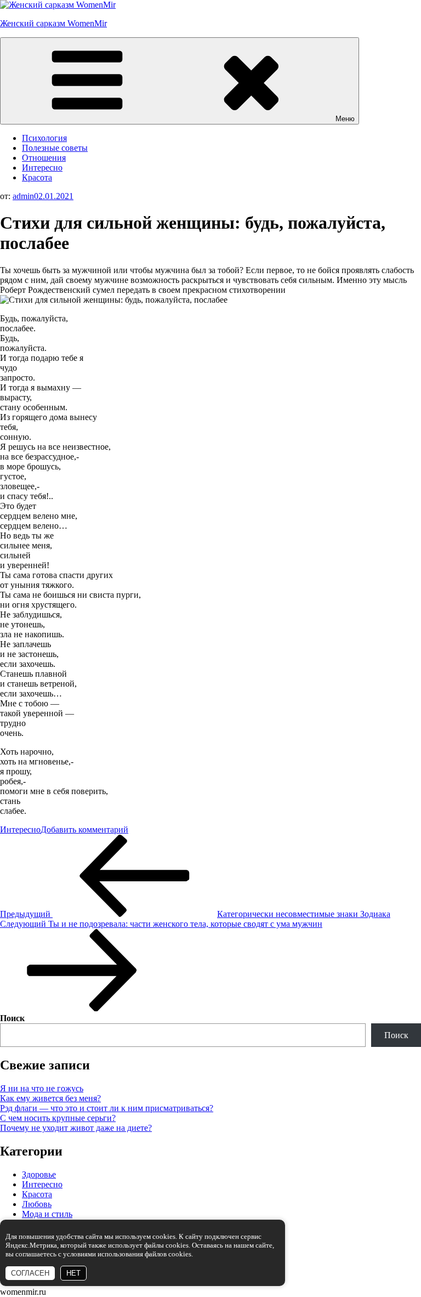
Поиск (12, 1018)
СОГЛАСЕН (30, 1273)
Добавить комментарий (84, 829)
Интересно (42, 167)
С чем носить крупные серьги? (58, 1118)
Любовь (37, 1204)
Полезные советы (55, 147)
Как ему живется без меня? (50, 1098)
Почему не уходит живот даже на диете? (76, 1127)
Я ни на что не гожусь (41, 1088)
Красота (37, 177)
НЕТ (73, 1273)
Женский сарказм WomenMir (53, 23)
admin (23, 196)
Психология (44, 138)
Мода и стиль (47, 1214)
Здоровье (39, 1174)
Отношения (44, 157)
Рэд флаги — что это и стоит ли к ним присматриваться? (106, 1108)
